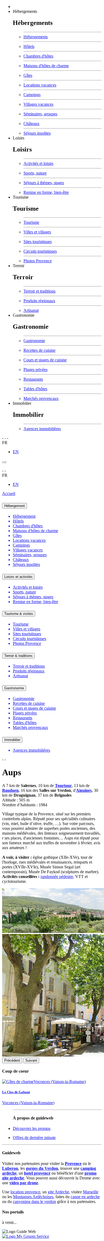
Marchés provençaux (41, 398)
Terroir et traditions (39, 291)
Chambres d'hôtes (38, 56)
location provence (25, 1192)
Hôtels (28, 46)
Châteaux (31, 123)
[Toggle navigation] (4, 462)
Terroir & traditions (18, 656)
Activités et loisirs (38, 163)
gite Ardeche (58, 1192)
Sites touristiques (37, 241)
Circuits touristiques (40, 251)
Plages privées (35, 369)
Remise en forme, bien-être (46, 192)
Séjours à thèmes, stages (43, 182)
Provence (73, 1163)
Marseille (90, 1192)
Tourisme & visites (18, 614)
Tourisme (21, 197)
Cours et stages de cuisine (45, 360)
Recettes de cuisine (39, 350)
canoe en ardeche (85, 1196)
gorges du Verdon (42, 1168)
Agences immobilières (42, 428)
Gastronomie (23, 315)
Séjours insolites (37, 133)
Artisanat (31, 310)
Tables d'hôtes (35, 389)
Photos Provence (37, 261)
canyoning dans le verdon (34, 1201)
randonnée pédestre (57, 876)
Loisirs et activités (18, 577)
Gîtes (27, 75)
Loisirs (18, 138)
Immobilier (22, 403)
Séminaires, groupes (40, 114)
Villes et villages (37, 232)
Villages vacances (38, 104)
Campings (32, 94)
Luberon (10, 1168)
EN (16, 451)
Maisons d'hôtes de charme (46, 65)
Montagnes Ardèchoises (33, 1196)
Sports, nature (35, 173)
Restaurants (33, 379)
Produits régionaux (39, 300)
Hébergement (14, 506)
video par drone (23, 1183)
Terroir (18, 265)
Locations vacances (39, 85)
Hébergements (25, 11)
